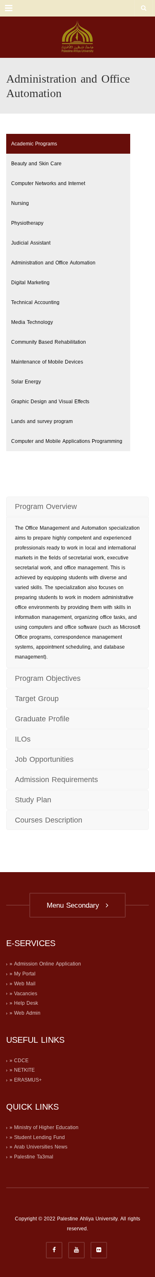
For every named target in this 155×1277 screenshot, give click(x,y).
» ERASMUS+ (26, 1079)
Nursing (20, 203)
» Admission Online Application (45, 963)
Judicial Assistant (30, 242)
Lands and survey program (42, 421)
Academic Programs (34, 143)
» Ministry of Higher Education (44, 1127)
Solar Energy (26, 381)
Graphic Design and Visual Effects (50, 401)
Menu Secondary (75, 905)
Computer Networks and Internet (48, 183)
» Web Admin (25, 1013)
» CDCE (19, 1060)
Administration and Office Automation (53, 262)
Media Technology (32, 322)
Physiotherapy (27, 223)
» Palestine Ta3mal (31, 1156)
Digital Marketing (30, 282)
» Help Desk (24, 1003)
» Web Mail (23, 983)
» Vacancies (23, 993)
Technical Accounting (35, 302)
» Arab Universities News (38, 1146)
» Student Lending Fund (37, 1137)
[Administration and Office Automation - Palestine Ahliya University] (77, 37)
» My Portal (23, 973)
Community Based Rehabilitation (48, 342)
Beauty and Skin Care (36, 163)
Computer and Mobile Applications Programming (66, 441)
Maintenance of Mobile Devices (47, 361)
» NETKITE (22, 1070)
